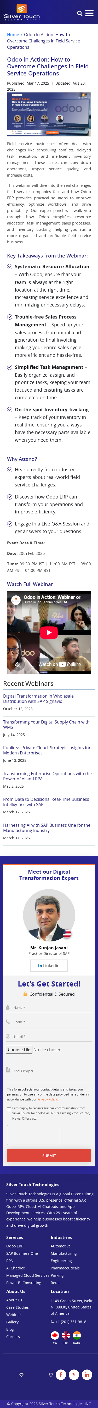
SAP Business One (22, 1253)
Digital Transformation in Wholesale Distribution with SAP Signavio (38, 698)
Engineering (61, 1260)
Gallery (12, 1321)
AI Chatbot (15, 1267)
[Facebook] (61, 1374)
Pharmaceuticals (65, 1267)
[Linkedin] (87, 1374)
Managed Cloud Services (27, 1275)
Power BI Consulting (23, 1282)
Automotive (61, 1245)
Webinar (13, 1314)
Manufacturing (64, 1253)
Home (13, 34)
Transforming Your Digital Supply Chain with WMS (46, 724)
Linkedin (51, 965)
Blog (10, 1329)
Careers (13, 1336)
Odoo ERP (14, 1245)
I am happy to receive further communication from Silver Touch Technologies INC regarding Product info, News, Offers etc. (51, 1113)
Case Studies (17, 1307)
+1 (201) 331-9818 (71, 1321)
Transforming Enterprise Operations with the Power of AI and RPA (47, 776)
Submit (49, 1155)
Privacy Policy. (47, 1099)
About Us (14, 1299)
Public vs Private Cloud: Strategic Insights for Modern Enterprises (47, 750)
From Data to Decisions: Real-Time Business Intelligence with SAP (46, 802)
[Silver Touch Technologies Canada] (21, 12)
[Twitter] (74, 1374)
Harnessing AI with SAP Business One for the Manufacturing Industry (46, 828)
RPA (9, 1260)
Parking (57, 1275)
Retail (56, 1282)
